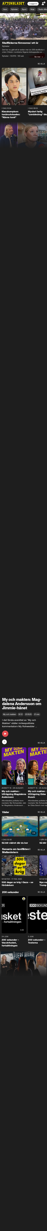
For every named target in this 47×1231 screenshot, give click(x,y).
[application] (23, 26)
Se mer (37, 57)
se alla (41, 64)
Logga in (33, 3)
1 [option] (4, 742)
